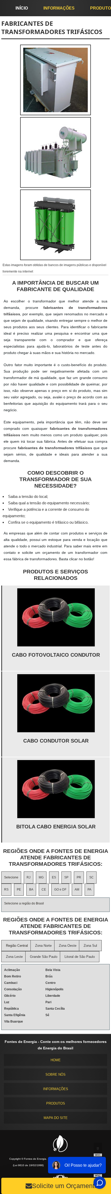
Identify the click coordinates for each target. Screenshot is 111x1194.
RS (6, 889)
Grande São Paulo (43, 957)
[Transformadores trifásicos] (55, 186)
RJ (28, 877)
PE (19, 889)
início (21, 8)
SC (91, 877)
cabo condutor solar (56, 741)
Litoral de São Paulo (80, 957)
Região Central (17, 946)
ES (54, 877)
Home (56, 1060)
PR (79, 877)
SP (66, 877)
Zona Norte (43, 946)
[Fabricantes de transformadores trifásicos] (55, 114)
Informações (59, 8)
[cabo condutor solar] (56, 703)
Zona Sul (90, 946)
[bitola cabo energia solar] (56, 789)
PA (89, 889)
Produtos (55, 1103)
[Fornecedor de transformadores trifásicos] (55, 259)
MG (41, 877)
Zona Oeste (67, 946)
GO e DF (60, 889)
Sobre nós (55, 1074)
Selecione (11, 877)
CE (44, 889)
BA (31, 889)
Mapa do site (56, 1118)
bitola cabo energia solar (56, 826)
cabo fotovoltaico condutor (56, 655)
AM (77, 889)
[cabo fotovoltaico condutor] (56, 617)
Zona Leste (14, 957)
